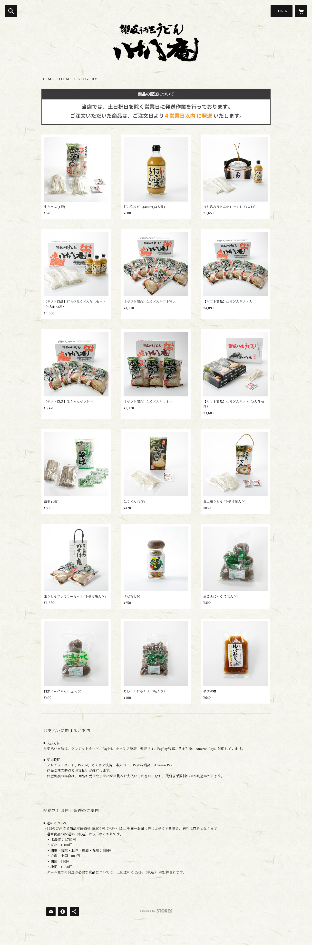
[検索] (11, 11)
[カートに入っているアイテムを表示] (301, 11)
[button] (281, 11)
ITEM (64, 79)
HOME (47, 79)
